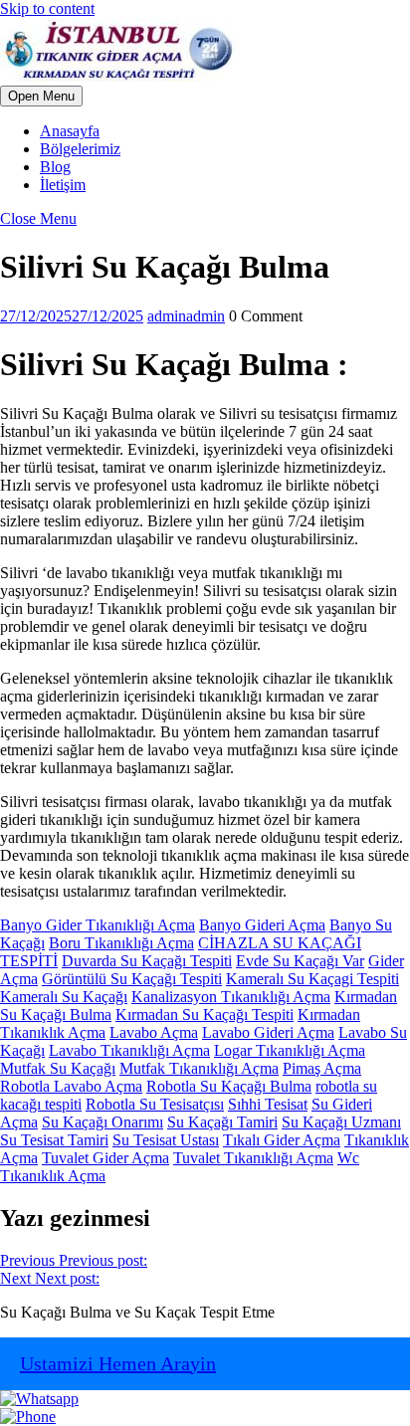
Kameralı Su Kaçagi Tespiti (312, 978)
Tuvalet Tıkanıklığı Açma (253, 1157)
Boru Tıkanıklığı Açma (121, 942)
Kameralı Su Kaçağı (63, 996)
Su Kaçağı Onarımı (102, 1122)
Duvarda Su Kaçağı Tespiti (147, 960)
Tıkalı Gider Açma (281, 1139)
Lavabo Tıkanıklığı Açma (129, 1050)
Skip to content (47, 8)
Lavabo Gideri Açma (268, 1032)
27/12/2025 (71, 315)
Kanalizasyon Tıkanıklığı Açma (230, 996)
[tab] (41, 96)
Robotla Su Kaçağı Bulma (228, 1086)
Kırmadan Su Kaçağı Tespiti (204, 1014)
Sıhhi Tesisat (268, 1104)
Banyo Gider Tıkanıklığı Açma (97, 925)
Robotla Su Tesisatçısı (155, 1104)
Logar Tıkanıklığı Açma (289, 1050)
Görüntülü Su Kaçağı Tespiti (132, 978)
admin (186, 315)
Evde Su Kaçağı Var (300, 960)
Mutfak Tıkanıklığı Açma (199, 1068)
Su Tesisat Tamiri (54, 1139)
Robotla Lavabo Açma (71, 1086)
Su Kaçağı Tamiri (222, 1122)
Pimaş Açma (322, 1068)
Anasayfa (70, 130)
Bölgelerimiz (80, 148)
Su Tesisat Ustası (165, 1139)
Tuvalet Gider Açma (105, 1157)
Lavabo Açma (153, 1032)
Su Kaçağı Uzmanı (341, 1122)
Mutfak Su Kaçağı (57, 1068)
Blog (55, 166)
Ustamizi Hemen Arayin (118, 1363)
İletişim (63, 184)
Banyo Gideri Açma (262, 925)
